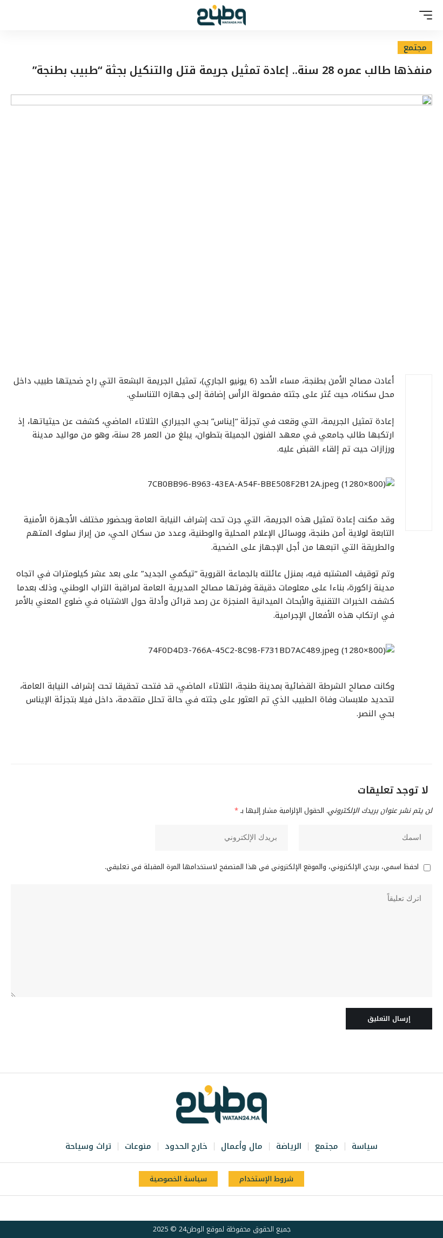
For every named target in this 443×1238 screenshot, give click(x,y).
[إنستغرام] (214, 1208)
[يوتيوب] (226, 1208)
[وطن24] (221, 15)
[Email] (419, 466)
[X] (238, 1208)
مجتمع (415, 47)
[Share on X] (419, 414)
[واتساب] (203, 1208)
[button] (423, 15)
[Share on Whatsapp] (419, 440)
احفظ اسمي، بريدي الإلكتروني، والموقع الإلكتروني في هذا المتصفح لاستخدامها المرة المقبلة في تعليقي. (262, 867)
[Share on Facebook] (419, 388)
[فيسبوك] (250, 1208)
